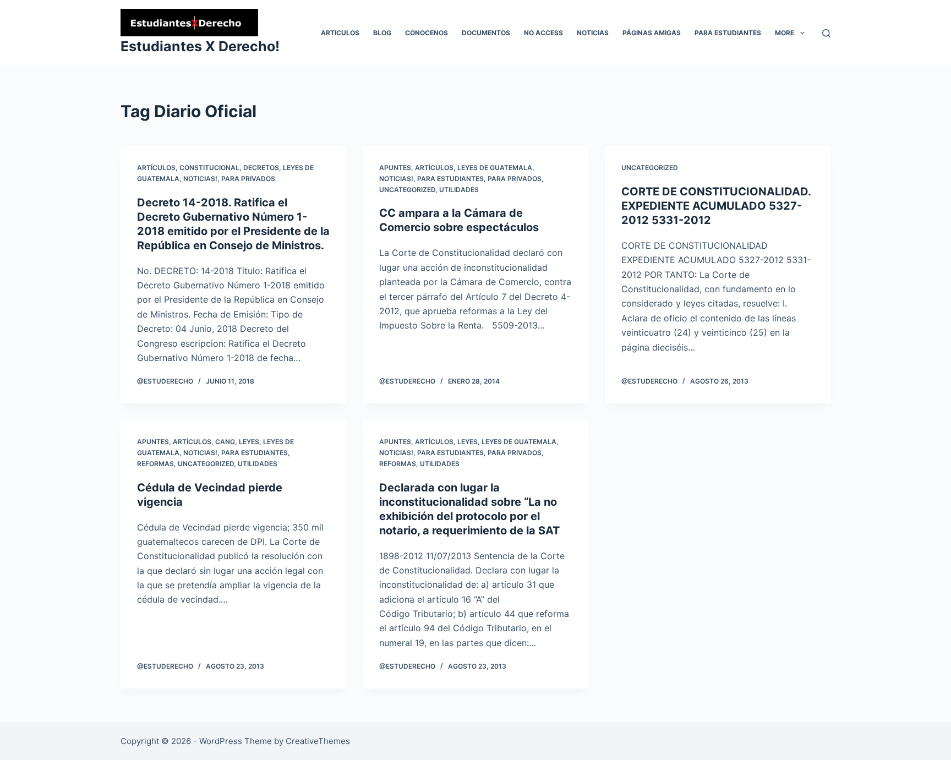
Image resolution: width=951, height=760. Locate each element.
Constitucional (209, 167)
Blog (382, 33)
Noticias (593, 33)
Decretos (261, 167)
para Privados (248, 178)
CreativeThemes (318, 741)
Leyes (249, 442)
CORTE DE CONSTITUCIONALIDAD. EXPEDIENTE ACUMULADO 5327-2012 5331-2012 (716, 206)
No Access (543, 33)
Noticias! (200, 178)
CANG (225, 442)
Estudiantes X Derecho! (200, 46)
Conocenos (426, 33)
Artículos (156, 167)
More (784, 33)
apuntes (395, 167)
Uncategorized (407, 189)
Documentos (486, 33)
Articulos (340, 33)
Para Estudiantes (728, 33)
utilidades (459, 189)
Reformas (155, 464)
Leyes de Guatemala (494, 167)
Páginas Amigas (651, 33)
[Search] (826, 33)
